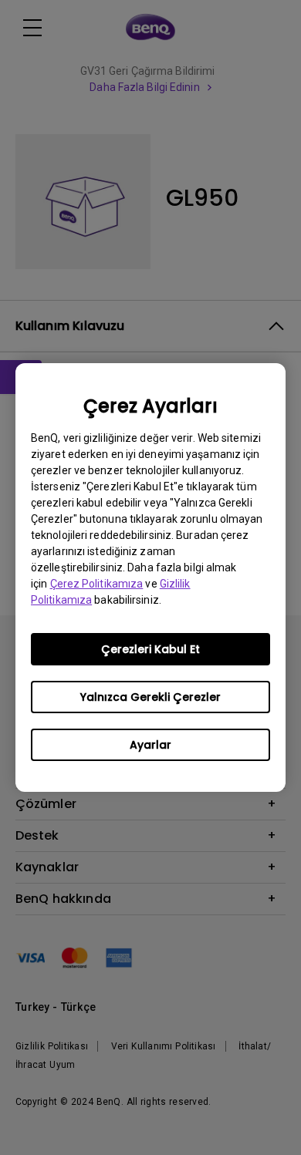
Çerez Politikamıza (97, 584)
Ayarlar (150, 745)
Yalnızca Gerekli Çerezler (150, 697)
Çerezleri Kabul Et (150, 649)
